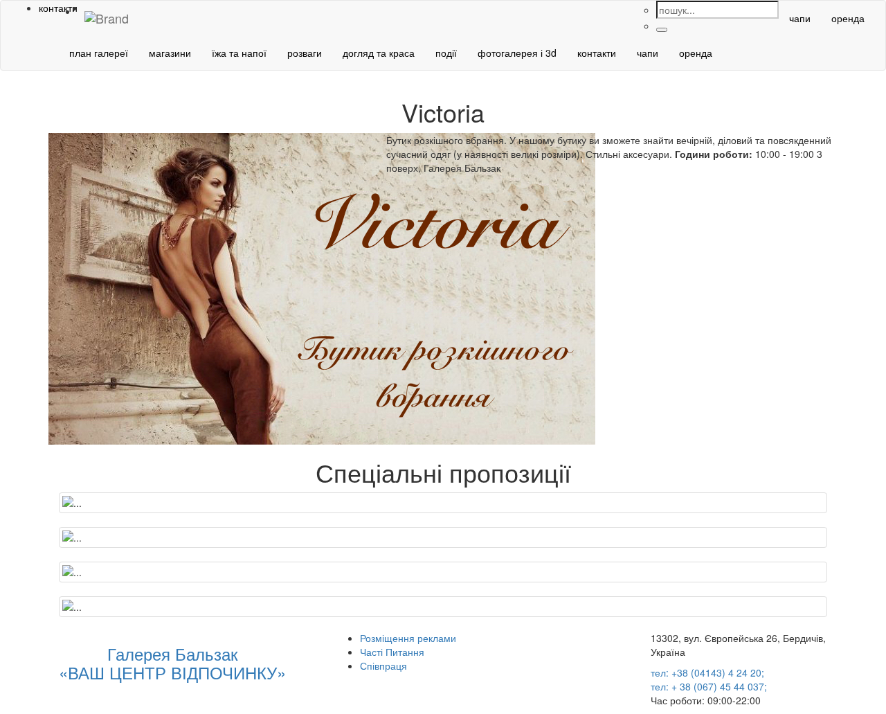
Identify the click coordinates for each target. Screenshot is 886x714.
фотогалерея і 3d (517, 53)
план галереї (98, 53)
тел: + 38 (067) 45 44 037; (709, 686)
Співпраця (383, 665)
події (446, 53)
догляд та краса (379, 53)
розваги (304, 53)
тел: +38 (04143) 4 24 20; (707, 672)
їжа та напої (239, 53)
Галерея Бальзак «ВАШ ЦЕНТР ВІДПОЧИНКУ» (172, 662)
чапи (800, 18)
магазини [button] (170, 53)
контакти (596, 53)
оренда (848, 18)
